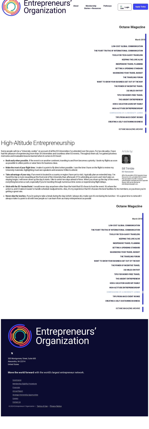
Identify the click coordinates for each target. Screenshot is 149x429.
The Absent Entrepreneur (131, 99)
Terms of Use (42, 406)
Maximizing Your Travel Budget (128, 73)
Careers (15, 398)
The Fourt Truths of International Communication (118, 51)
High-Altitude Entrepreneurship (127, 108)
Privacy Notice (56, 406)
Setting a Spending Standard (129, 68)
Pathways (107, 6)
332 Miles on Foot (134, 91)
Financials (16, 387)
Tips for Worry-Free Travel (130, 95)
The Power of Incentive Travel (128, 86)
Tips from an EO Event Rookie (129, 117)
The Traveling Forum (133, 77)
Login (127, 7)
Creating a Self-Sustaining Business (125, 122)
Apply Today (140, 7)
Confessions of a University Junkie (126, 113)
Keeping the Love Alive (132, 60)
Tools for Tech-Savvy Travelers (127, 55)
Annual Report (18, 391)
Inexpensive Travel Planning (129, 64)
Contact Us (17, 402)
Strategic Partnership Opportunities (25, 395)
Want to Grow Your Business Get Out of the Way (120, 82)
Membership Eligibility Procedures (25, 384)
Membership (91, 6)
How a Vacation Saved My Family (128, 104)
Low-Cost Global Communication (127, 46)
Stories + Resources (92, 8)
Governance (17, 380)
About (75, 6)
